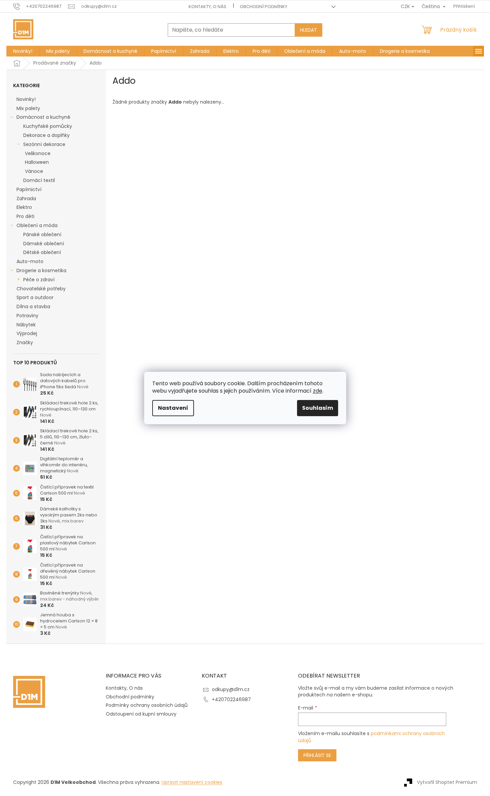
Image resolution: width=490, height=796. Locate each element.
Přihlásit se (317, 755)
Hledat (308, 30)
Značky (25, 342)
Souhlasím (317, 408)
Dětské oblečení (42, 252)
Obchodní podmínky (263, 6)
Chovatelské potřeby (41, 288)
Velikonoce (38, 153)
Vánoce (34, 171)
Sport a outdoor (35, 297)
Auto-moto (30, 261)
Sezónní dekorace (44, 144)
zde (317, 391)
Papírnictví (29, 189)
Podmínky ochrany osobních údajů (147, 705)
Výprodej (27, 333)
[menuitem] (22, 51)
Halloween (37, 162)
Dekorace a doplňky (46, 135)
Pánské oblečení (42, 234)
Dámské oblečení (43, 243)
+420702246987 (231, 699)
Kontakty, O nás (207, 6)
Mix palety (28, 108)
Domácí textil (39, 180)
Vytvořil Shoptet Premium (447, 782)
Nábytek (26, 324)
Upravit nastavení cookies (192, 782)
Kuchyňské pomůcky (47, 126)
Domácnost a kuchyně (43, 117)
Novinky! (26, 99)
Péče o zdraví (39, 279)
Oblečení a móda (37, 225)
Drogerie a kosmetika (41, 270)
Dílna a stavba (33, 306)
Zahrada (26, 198)
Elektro (24, 207)
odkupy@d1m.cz (231, 689)
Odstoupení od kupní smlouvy (141, 714)
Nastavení (173, 408)
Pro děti (25, 216)
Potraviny (27, 315)
